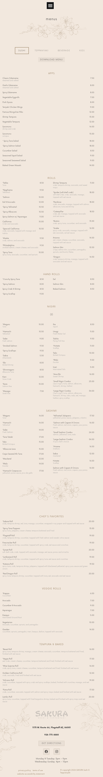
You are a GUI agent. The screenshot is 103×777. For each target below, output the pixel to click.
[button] (50, 5)
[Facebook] (46, 751)
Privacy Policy (24, 770)
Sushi (21, 50)
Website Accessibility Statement (31, 774)
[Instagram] (57, 751)
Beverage (64, 50)
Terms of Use (38, 770)
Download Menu (51, 59)
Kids (82, 50)
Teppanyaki (41, 50)
